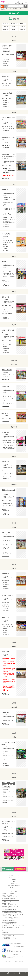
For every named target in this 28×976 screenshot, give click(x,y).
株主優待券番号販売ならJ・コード (9, 938)
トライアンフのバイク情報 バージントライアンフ (12, 919)
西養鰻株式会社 (5, 932)
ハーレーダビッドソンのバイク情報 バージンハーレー (13, 914)
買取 (2, 6)
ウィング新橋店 (6, 234)
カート (22, 3)
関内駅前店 (5, 432)
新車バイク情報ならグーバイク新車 (9, 923)
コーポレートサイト (14, 887)
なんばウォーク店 (7, 595)
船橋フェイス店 (6, 532)
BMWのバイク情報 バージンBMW (9, 915)
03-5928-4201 (6, 178)
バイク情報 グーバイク (6, 901)
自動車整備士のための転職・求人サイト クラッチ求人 (13, 934)
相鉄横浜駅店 (5, 386)
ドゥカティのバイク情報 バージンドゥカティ (11, 917)
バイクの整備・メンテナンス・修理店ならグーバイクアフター (14, 926)
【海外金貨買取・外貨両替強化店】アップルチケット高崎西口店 (8, 785)
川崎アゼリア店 (6, 461)
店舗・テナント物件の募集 (14, 885)
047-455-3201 (6, 556)
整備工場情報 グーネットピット (8, 898)
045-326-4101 (6, 379)
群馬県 (13, 29)
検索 (25, 6)
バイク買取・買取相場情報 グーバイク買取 (11, 927)
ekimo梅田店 (5, 573)
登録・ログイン (18, 3)
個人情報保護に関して (14, 877)
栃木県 (4, 29)
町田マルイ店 (5, 297)
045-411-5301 (6, 406)
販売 (6, 6)
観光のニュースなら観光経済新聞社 (9, 922)
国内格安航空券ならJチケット (8, 937)
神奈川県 (13, 23)
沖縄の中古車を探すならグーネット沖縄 (10, 906)
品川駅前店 (5, 189)
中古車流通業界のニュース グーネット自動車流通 (12, 912)
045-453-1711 (6, 421)
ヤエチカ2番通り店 (7, 93)
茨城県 (21, 29)
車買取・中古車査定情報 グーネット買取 (10, 900)
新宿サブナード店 (7, 46)
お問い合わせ (14, 883)
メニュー (26, 2)
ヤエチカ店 (5, 76)
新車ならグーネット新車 (7, 895)
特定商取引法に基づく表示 (14, 875)
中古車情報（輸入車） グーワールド (9, 896)
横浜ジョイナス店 (7, 370)
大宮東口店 (5, 712)
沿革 (14, 881)
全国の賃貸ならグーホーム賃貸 (8, 920)
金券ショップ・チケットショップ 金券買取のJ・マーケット (11, 8)
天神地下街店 (5, 651)
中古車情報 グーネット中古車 (8, 893)
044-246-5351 (6, 478)
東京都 (4, 23)
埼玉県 (21, 26)
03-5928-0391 (6, 147)
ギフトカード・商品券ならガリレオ (9, 935)
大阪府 (4, 26)
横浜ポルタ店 (5, 413)
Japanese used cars (6, 903)
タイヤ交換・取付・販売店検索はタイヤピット (11, 911)
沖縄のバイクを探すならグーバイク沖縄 (10, 907)
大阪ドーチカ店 (6, 617)
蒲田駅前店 (5, 261)
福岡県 (13, 26)
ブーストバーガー (5, 930)
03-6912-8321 (6, 130)
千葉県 (21, 23)
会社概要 (14, 879)
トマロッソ (4, 929)
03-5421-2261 (6, 226)
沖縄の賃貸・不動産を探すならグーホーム (10, 904)
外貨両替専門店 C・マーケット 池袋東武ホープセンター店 (9, 156)
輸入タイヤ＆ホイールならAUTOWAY (9, 909)
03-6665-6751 (6, 86)
